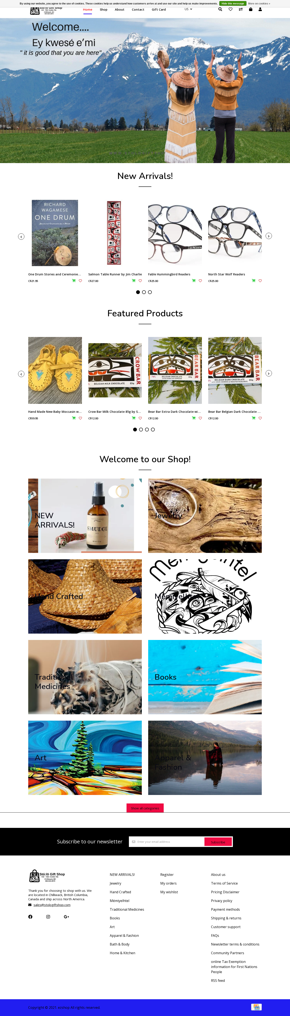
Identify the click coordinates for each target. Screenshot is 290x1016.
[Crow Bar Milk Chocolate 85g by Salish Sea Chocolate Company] (115, 370)
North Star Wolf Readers (226, 274)
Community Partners (227, 953)
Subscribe (218, 842)
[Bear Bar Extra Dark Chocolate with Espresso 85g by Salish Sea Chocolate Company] (175, 370)
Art (112, 926)
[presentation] (21, 236)
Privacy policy (221, 900)
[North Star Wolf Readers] (235, 233)
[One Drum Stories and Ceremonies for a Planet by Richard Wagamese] (55, 233)
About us (218, 874)
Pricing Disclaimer (225, 892)
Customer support (226, 926)
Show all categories (145, 808)
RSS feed (218, 980)
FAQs (215, 935)
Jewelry (115, 883)
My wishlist (169, 892)
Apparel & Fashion (124, 935)
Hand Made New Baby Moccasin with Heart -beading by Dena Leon (77, 412)
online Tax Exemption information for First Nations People (234, 966)
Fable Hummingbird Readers (169, 274)
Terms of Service (224, 883)
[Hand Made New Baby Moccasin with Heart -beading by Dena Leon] (55, 370)
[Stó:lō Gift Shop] (46, 14)
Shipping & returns (226, 918)
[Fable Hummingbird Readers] (175, 233)
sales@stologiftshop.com (52, 905)
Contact (138, 9)
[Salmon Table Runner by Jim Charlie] (115, 233)
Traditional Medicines (127, 909)
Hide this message (233, 3)
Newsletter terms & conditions (235, 944)
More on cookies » (259, 3)
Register (167, 874)
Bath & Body (120, 944)
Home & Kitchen (122, 953)
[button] (138, 292)
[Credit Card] (256, 1009)
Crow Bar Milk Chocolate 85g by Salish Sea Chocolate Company (135, 412)
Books (115, 918)
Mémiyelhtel (119, 900)
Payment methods (225, 909)
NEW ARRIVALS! (122, 874)
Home (87, 9)
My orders (168, 883)
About (119, 9)
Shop (103, 9)
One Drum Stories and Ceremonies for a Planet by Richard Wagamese (80, 274)
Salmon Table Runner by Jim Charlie (115, 274)
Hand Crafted (120, 892)
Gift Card (159, 9)
